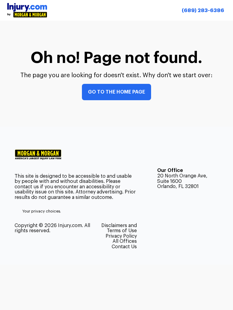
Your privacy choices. (41, 211)
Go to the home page (116, 92)
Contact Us (124, 246)
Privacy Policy (121, 236)
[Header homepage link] (27, 10)
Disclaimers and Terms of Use (119, 228)
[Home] (40, 154)
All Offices (125, 241)
